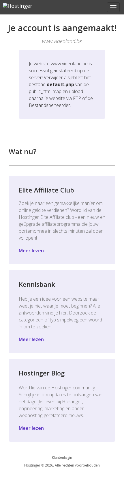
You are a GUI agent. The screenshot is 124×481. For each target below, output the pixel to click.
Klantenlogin (62, 457)
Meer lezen (31, 250)
